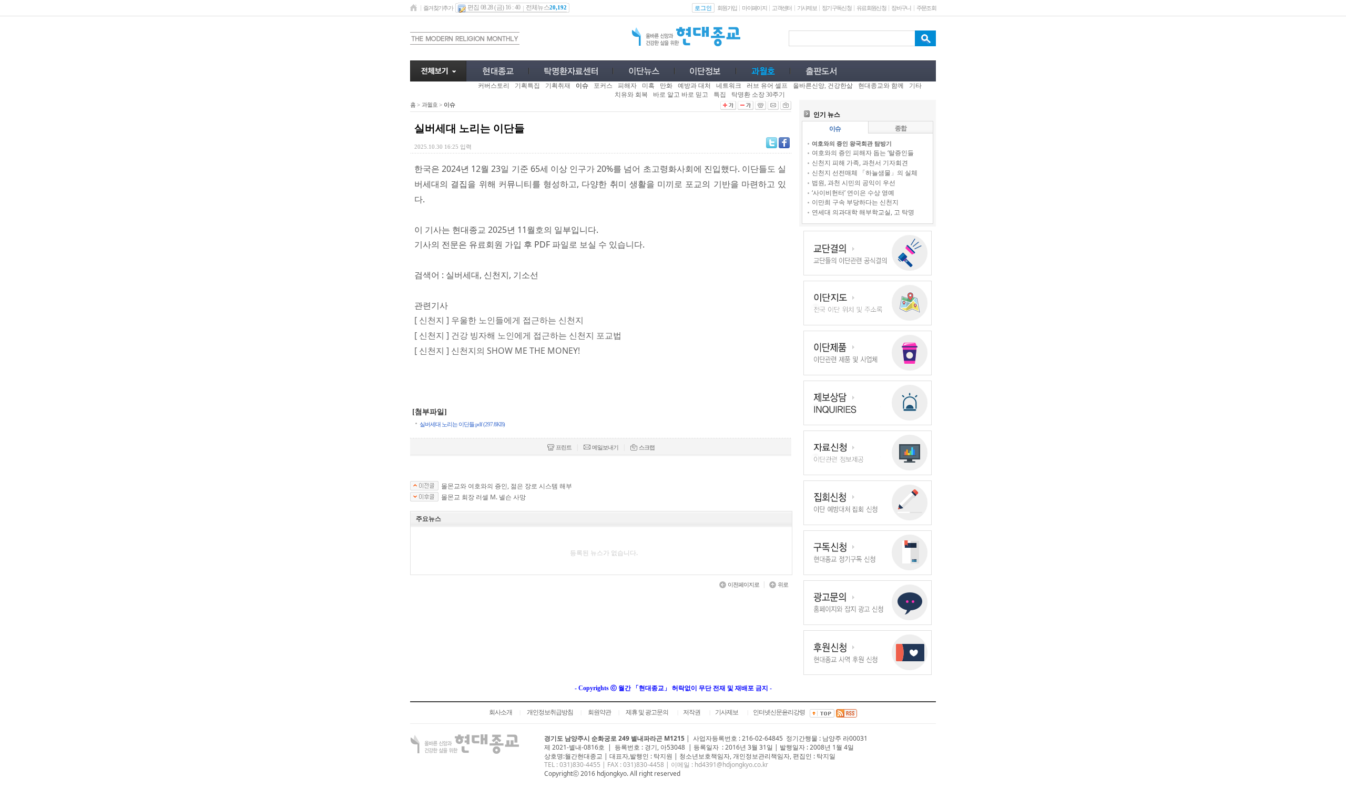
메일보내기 (605, 447)
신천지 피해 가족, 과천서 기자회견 (860, 162)
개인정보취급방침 (550, 712)
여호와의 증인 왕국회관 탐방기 (852, 143)
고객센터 (781, 8)
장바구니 (901, 8)
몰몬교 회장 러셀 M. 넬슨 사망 (483, 497)
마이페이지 (754, 8)
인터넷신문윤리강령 (779, 712)
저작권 (691, 712)
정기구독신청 (836, 8)
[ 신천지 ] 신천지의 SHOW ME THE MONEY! (497, 350)
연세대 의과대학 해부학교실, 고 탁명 (863, 212)
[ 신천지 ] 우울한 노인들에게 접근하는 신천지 (499, 320)
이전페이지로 (743, 584)
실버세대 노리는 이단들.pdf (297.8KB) (462, 424)
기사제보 (807, 8)
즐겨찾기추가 (438, 8)
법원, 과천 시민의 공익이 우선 (853, 182)
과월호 (429, 104)
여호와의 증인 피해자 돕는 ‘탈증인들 (863, 152)
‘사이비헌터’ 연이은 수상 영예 (853, 192)
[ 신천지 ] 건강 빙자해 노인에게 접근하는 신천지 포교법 (517, 335)
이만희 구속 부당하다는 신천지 (855, 202)
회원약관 (599, 712)
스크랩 (647, 447)
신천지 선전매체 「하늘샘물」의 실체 (864, 172)
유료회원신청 (871, 8)
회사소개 (500, 712)
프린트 (564, 447)
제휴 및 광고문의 (647, 712)
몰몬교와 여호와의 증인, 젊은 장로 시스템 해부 (506, 486)
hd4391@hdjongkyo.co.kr (731, 764)
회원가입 (727, 8)
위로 (783, 584)
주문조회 (926, 8)
